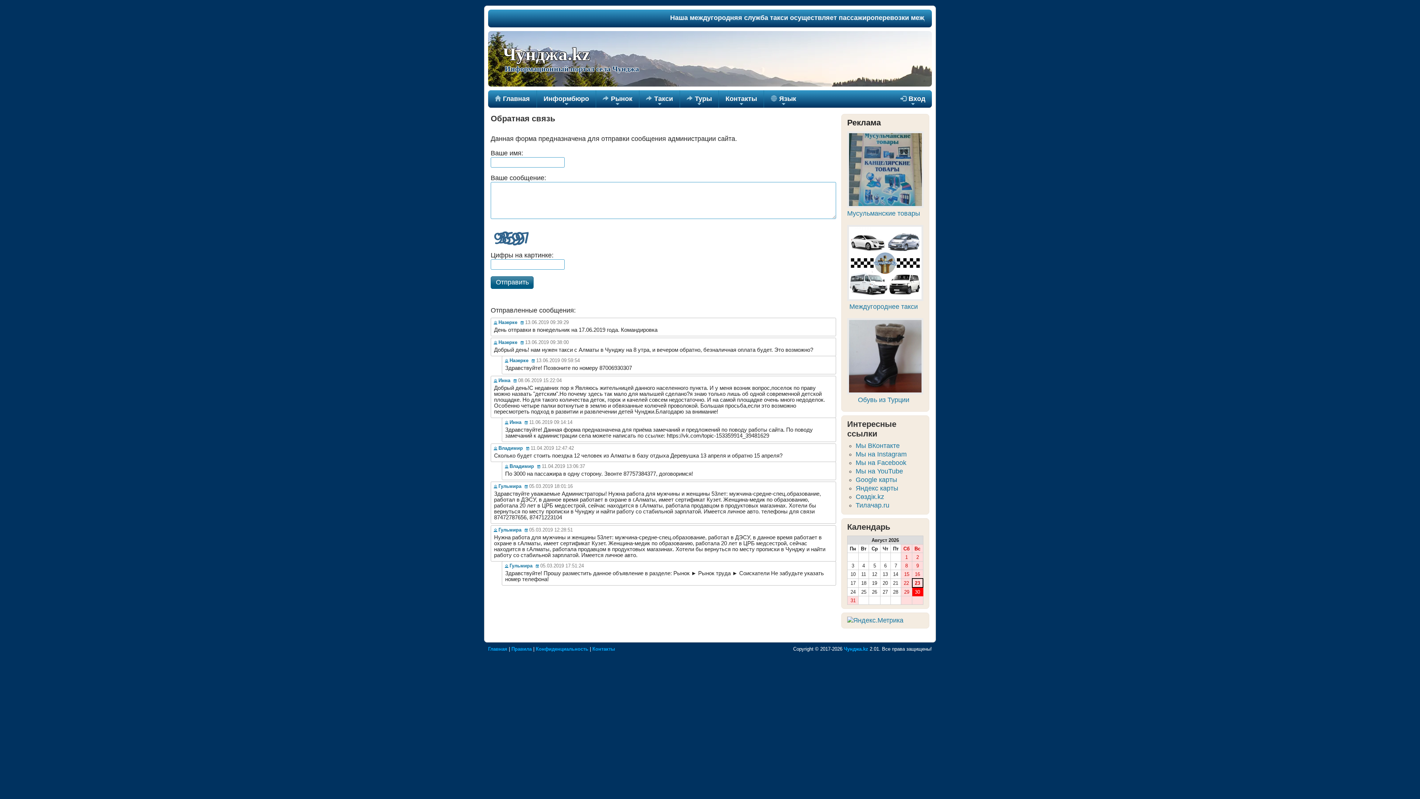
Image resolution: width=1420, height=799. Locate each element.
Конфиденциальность (562, 649)
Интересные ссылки (871, 428)
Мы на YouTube (879, 471)
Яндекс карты (877, 488)
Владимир (510, 448)
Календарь (868, 527)
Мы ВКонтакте (878, 445)
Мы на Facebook (881, 462)
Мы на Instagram (881, 454)
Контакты (741, 101)
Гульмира (509, 486)
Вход (912, 101)
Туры (699, 101)
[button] (512, 282)
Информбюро (566, 101)
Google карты (876, 479)
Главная (512, 98)
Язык (786, 101)
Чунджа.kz (546, 54)
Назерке (507, 322)
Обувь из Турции (883, 400)
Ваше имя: (507, 153)
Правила (521, 649)
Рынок (617, 101)
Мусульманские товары (883, 213)
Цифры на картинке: (522, 255)
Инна (504, 380)
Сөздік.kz (870, 496)
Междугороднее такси (883, 306)
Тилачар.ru (872, 505)
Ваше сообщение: (518, 178)
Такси (659, 101)
